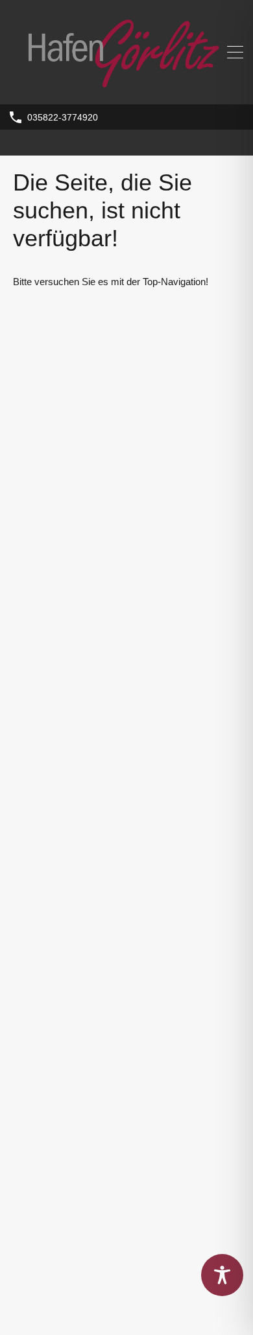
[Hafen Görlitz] (126, 88)
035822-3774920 (62, 117)
